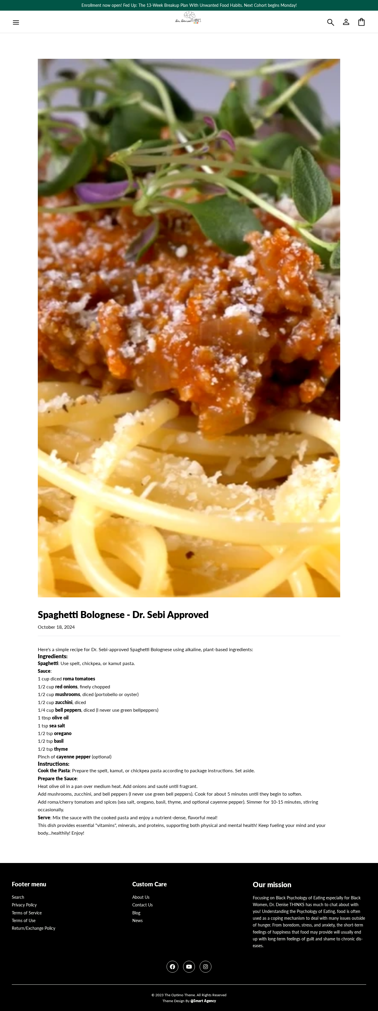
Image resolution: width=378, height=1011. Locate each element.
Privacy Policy (24, 904)
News (137, 920)
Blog (136, 912)
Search (18, 897)
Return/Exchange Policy (33, 928)
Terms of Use (23, 920)
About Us (140, 897)
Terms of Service (27, 912)
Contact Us (142, 904)
